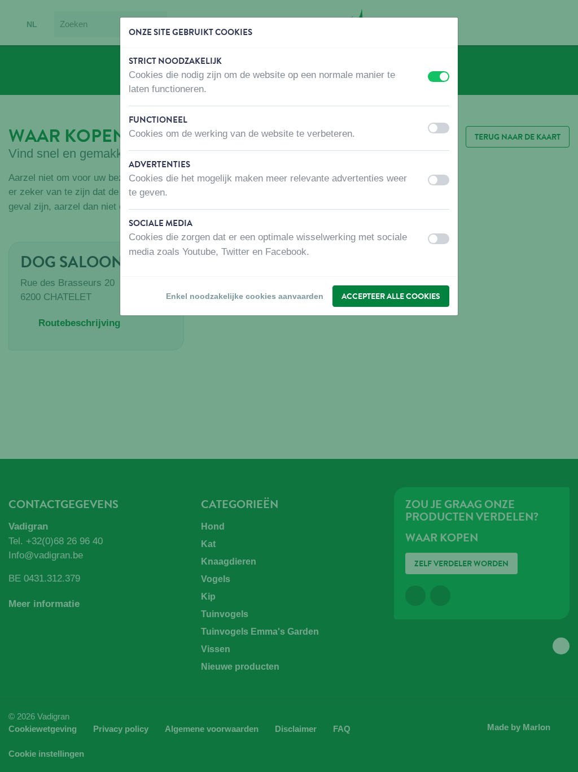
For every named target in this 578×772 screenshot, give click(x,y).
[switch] (438, 76)
